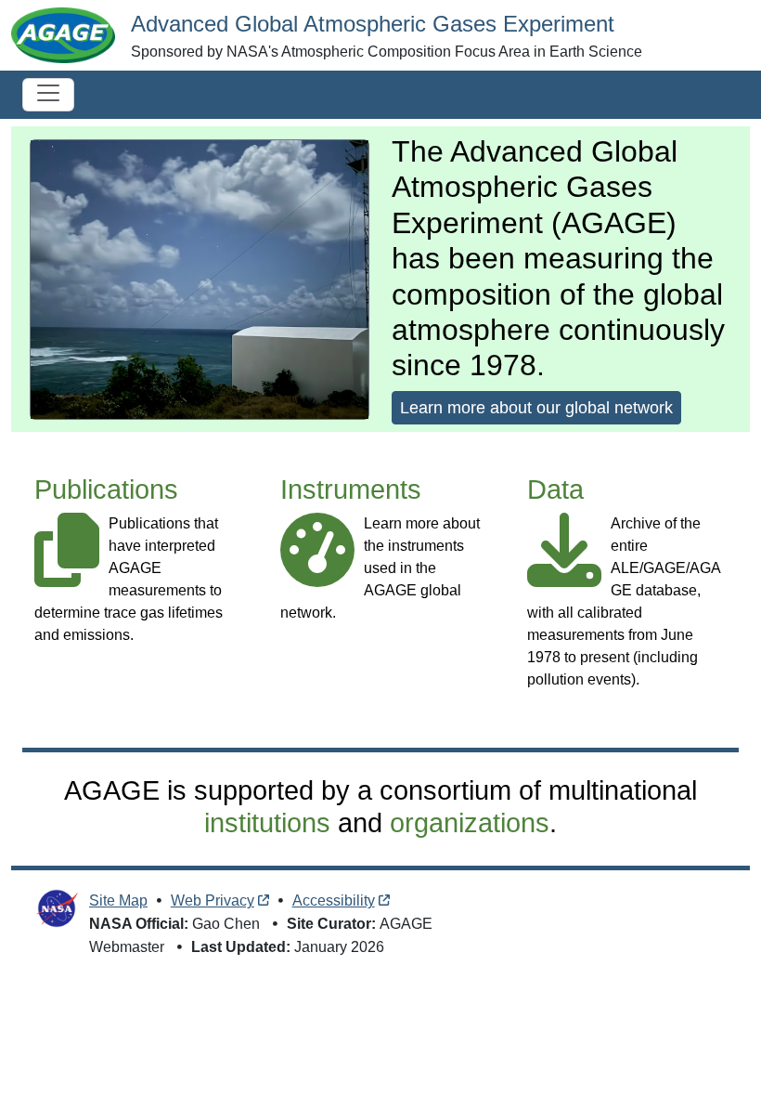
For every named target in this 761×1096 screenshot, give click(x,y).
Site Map (118, 900)
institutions (267, 823)
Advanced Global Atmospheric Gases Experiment (372, 23)
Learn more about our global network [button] (536, 407)
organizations (469, 823)
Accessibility (333, 900)
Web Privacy (212, 900)
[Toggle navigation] (48, 94)
